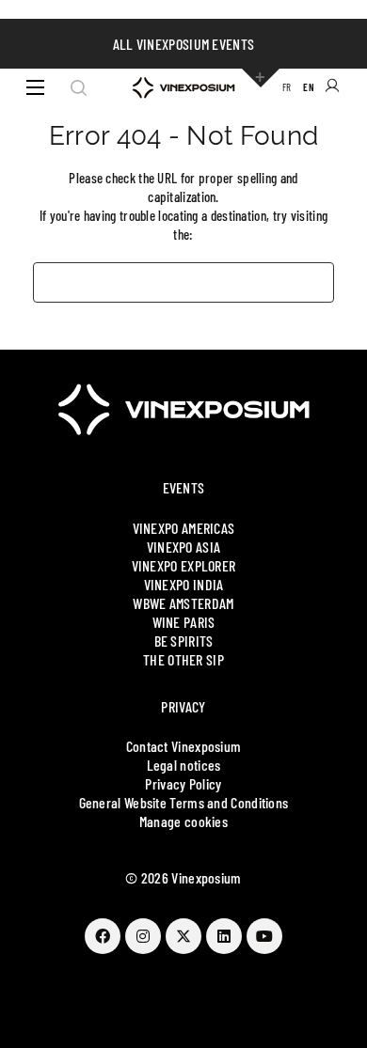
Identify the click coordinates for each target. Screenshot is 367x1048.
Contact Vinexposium (184, 746)
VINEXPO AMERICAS (184, 528)
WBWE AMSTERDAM (183, 603)
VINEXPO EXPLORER (184, 565)
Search (79, 87)
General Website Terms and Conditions (184, 802)
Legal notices (184, 765)
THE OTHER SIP (183, 659)
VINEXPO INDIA (184, 584)
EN (308, 87)
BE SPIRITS (184, 640)
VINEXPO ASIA (184, 546)
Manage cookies (183, 821)
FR (287, 87)
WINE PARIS (183, 622)
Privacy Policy (183, 783)
